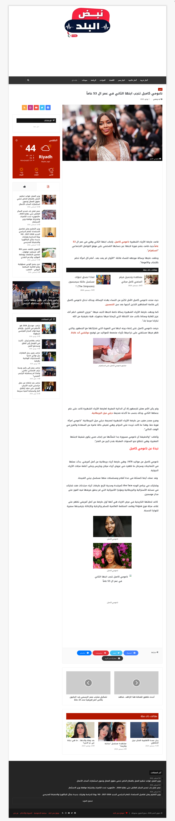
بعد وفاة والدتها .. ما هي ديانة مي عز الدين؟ (80, 742)
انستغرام (153, 250)
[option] (36, 295)
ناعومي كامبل (122, 242)
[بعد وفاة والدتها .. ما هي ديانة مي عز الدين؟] (80, 730)
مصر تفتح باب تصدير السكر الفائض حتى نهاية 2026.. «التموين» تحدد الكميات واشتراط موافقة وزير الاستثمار (28, 216)
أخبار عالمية (132, 80)
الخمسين (110, 304)
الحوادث (102, 80)
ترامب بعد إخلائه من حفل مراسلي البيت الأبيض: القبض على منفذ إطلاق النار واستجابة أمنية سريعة (38, 303)
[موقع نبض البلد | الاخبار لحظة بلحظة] (87, 22)
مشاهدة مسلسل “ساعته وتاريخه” (115, 745)
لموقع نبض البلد (118, 813)
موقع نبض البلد (53, 813)
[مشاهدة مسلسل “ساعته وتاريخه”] (112, 731)
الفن (160, 89)
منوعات (84, 80)
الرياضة (93, 80)
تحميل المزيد (88, 801)
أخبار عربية (144, 80)
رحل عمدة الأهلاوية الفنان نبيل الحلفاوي (145, 742)
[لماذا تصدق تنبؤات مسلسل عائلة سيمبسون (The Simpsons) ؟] (103, 279)
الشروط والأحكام (26, 813)
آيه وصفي (157, 99)
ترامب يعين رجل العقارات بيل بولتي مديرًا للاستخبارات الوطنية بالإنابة (29, 357)
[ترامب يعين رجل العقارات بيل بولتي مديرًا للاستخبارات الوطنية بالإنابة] (49, 356)
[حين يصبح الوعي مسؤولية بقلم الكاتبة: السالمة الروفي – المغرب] (49, 268)
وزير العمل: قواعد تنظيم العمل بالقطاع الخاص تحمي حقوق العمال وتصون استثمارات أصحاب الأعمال (28, 200)
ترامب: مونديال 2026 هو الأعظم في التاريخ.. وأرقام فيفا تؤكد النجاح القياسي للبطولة (29, 329)
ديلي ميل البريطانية (102, 413)
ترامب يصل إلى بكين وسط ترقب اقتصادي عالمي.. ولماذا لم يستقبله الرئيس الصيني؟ (29, 372)
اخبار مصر (121, 80)
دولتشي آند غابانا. (80, 333)
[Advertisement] (87, 57)
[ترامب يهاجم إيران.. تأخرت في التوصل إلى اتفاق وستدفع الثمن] (49, 344)
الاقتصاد (111, 80)
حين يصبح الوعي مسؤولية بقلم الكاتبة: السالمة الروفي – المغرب (29, 267)
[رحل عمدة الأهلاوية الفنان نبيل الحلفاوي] (144, 730)
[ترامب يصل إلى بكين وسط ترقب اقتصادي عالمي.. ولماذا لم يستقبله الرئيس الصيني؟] (49, 371)
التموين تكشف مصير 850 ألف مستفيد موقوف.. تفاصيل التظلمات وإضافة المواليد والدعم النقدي (29, 253)
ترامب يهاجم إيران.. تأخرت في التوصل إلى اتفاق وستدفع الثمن (29, 343)
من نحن (15, 813)
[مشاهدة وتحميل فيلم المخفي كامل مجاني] (151, 279)
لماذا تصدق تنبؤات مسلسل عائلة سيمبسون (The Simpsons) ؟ (81, 282)
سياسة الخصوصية (40, 813)
